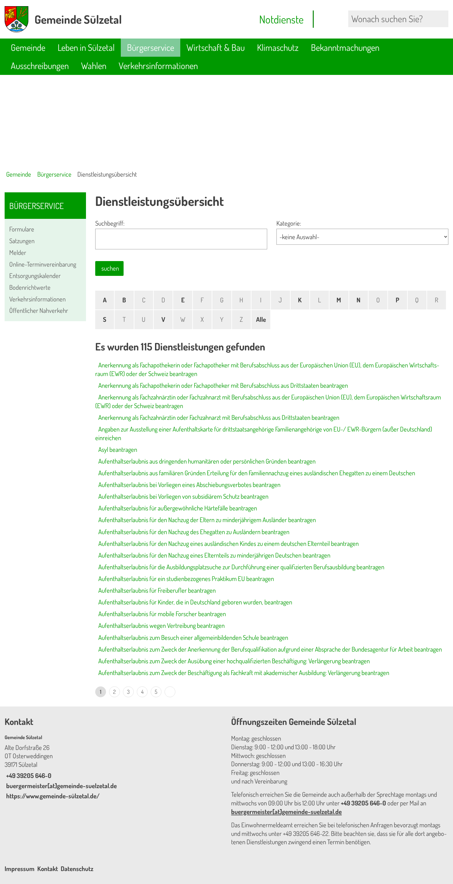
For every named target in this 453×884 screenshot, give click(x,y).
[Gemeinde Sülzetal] (113, 767)
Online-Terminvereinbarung (42, 264)
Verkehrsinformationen (158, 65)
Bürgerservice (150, 47)
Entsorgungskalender (35, 276)
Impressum (20, 869)
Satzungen (22, 241)
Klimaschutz (278, 47)
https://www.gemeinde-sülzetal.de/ (52, 796)
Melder (17, 252)
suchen (110, 268)
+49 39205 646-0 (28, 775)
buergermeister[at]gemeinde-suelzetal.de (61, 786)
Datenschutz (77, 869)
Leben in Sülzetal (86, 47)
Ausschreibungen (40, 65)
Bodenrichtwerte (30, 287)
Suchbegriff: (109, 223)
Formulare (21, 229)
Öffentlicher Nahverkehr (38, 310)
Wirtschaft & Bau (215, 47)
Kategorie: (288, 223)
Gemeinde (28, 47)
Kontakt (47, 869)
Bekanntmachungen (345, 47)
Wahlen (93, 65)
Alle (261, 319)
